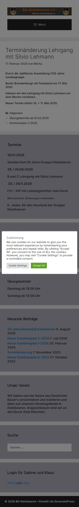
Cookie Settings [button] (18, 265)
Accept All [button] (39, 265)
